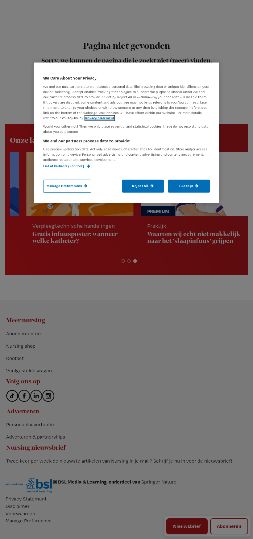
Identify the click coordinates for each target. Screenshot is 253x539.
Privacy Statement (99, 118)
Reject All (140, 185)
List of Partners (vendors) (64, 166)
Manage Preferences (64, 185)
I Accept (186, 185)
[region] (126, 133)
